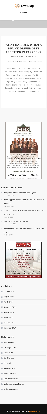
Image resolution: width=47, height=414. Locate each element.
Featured (7, 363)
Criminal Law (12, 62)
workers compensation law (14, 384)
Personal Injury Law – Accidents (16, 221)
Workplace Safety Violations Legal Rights (20, 193)
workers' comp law (11, 389)
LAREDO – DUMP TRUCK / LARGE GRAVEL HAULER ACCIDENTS (24, 212)
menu (22, 12)
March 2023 (8, 302)
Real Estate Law (10, 374)
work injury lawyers (11, 379)
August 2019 (9, 312)
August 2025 (9, 297)
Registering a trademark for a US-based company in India (24, 230)
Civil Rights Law (10, 348)
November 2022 (10, 307)
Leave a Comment (35, 62)
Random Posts (9, 368)
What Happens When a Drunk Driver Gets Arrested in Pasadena (23, 48)
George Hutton (31, 56)
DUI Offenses (22, 62)
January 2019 (9, 323)
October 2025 (9, 291)
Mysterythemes (34, 411)
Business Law (9, 342)
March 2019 (8, 317)
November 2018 (10, 328)
